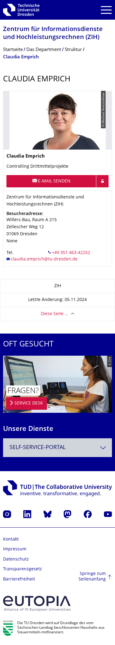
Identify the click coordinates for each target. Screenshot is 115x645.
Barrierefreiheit (19, 579)
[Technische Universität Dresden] (21, 10)
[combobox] (57, 447)
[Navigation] (106, 10)
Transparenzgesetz (22, 569)
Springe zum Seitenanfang (92, 576)
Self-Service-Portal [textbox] (38, 447)
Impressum (14, 549)
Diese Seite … (54, 314)
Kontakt (11, 539)
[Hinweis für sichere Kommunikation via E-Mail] (102, 181)
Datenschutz (16, 559)
